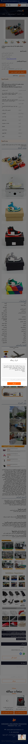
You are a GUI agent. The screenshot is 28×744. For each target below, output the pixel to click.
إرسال (14, 383)
